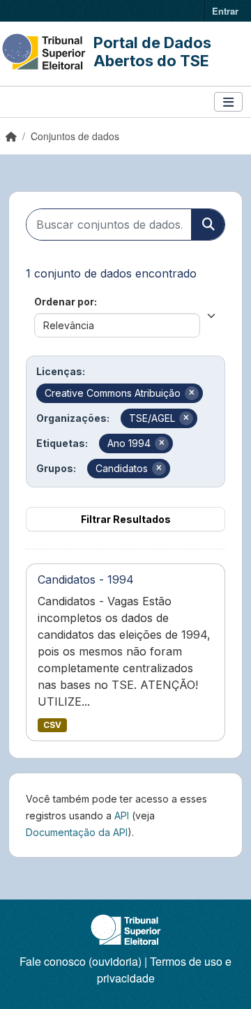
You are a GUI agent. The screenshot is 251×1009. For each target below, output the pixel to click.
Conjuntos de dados (75, 136)
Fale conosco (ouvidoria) (81, 961)
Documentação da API (77, 832)
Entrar (225, 10)
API (121, 815)
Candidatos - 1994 (86, 579)
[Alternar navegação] (228, 102)
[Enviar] (208, 224)
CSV (52, 725)
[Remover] (192, 393)
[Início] (11, 136)
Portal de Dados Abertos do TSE (152, 51)
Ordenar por (64, 302)
